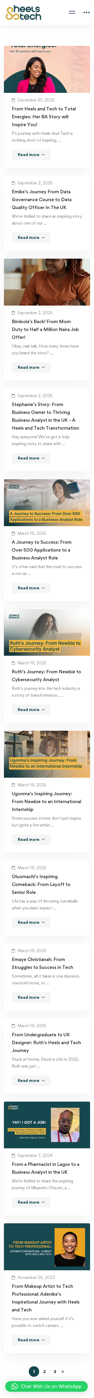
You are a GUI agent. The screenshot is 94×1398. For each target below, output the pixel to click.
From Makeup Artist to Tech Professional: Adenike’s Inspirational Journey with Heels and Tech (46, 1297)
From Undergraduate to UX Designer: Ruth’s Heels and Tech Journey (46, 1042)
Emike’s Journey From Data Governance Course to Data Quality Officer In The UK (42, 199)
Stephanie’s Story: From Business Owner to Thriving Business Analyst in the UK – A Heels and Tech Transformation (45, 416)
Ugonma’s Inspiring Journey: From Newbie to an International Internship (46, 801)
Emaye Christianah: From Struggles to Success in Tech (42, 963)
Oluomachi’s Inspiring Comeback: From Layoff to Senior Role (41, 884)
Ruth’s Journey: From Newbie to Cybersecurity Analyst (46, 675)
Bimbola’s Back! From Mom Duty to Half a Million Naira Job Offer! (45, 329)
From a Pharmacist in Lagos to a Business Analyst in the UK (45, 1168)
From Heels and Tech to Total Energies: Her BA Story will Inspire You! (44, 116)
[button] (46, 1386)
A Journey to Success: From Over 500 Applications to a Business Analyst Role (42, 550)
